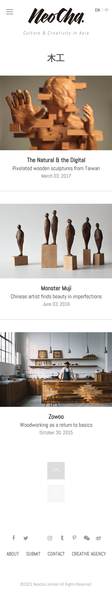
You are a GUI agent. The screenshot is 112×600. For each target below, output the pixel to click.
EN (97, 10)
